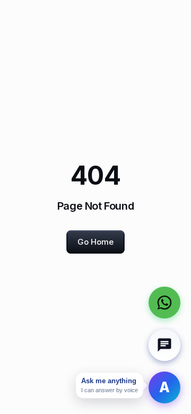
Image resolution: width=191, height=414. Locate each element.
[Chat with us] (164, 345)
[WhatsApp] (164, 302)
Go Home (95, 242)
